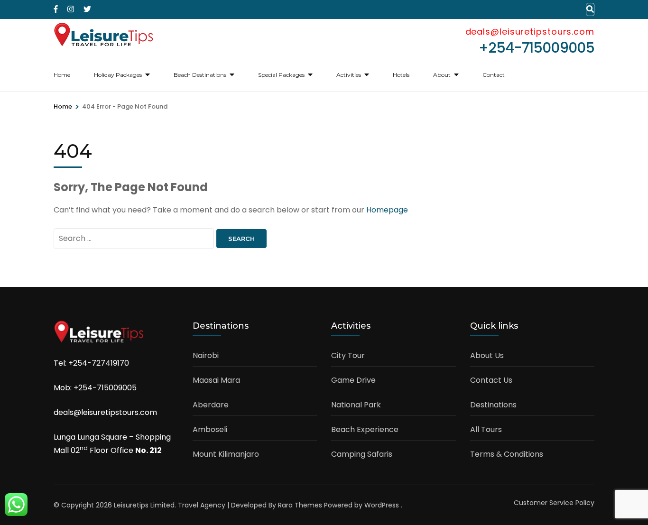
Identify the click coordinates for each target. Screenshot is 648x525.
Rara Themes (300, 505)
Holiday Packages (118, 74)
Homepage (387, 209)
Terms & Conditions (506, 454)
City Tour (348, 355)
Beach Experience (364, 429)
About (442, 74)
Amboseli (210, 429)
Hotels (401, 74)
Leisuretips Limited (144, 505)
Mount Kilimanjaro (226, 454)
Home (62, 74)
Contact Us (491, 380)
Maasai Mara (216, 380)
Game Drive (353, 380)
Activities (348, 74)
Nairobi (206, 355)
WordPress (381, 505)
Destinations (493, 404)
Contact (493, 74)
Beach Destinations (200, 74)
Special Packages (281, 74)
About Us (487, 355)
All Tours (486, 429)
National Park (356, 404)
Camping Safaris (361, 454)
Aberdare (211, 404)
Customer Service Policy (554, 502)
